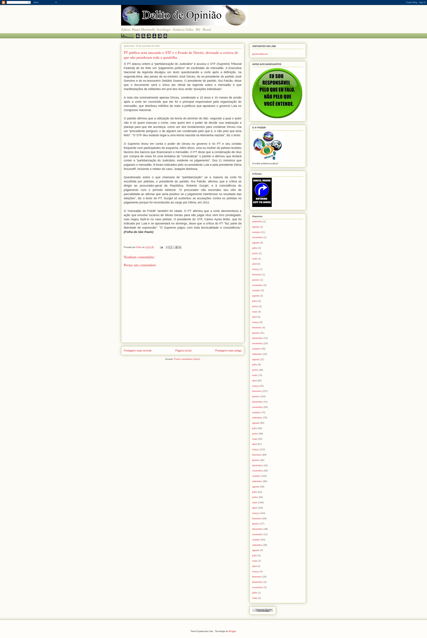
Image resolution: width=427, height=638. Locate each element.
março (255, 269)
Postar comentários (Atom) (187, 359)
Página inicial (183, 350)
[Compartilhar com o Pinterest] (180, 247)
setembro (257, 221)
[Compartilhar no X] (173, 247)
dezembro (257, 338)
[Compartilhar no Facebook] (176, 247)
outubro (256, 232)
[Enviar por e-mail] (167, 247)
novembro (257, 237)
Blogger (232, 631)
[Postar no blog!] (170, 247)
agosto (255, 226)
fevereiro (257, 274)
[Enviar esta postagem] (161, 247)
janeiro (255, 279)
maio (254, 258)
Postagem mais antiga (228, 350)
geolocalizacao (260, 54)
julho (254, 248)
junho (255, 253)
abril (254, 263)
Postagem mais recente (138, 350)
